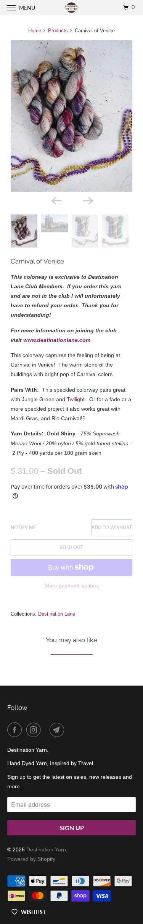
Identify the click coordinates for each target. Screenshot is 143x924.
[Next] (87, 200)
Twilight (76, 399)
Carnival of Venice (37, 261)
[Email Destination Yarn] (58, 729)
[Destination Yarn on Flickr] (46, 729)
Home (34, 30)
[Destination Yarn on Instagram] (35, 729)
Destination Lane (56, 614)
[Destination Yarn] (72, 7)
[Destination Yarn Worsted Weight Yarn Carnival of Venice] (71, 116)
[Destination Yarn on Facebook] (16, 729)
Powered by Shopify (31, 859)
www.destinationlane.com (56, 340)
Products (58, 30)
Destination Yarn (46, 849)
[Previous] (55, 200)
